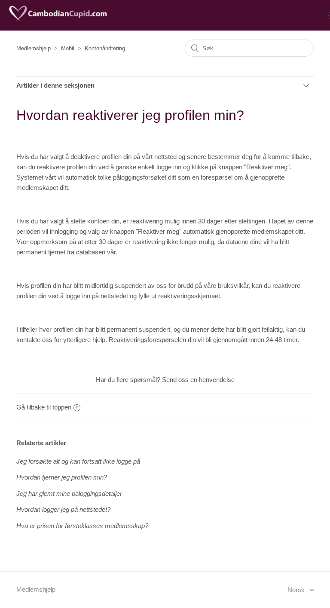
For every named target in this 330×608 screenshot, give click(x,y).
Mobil (67, 48)
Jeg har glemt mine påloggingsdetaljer (69, 493)
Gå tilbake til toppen (43, 407)
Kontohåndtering (105, 48)
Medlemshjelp (33, 48)
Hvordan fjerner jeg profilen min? (61, 477)
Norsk (296, 589)
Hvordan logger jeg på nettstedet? (63, 509)
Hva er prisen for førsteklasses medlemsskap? (82, 525)
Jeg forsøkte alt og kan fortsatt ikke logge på (78, 461)
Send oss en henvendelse (198, 379)
